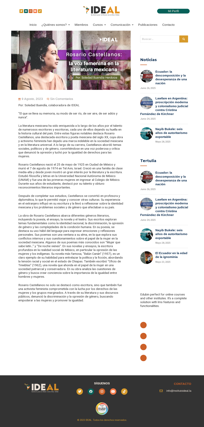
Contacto (168, 24)
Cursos (98, 24)
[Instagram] (31, 11)
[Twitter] (21, 11)
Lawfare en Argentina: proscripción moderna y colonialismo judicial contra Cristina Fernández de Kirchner (164, 106)
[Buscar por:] (164, 38)
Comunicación (120, 24)
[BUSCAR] (183, 38)
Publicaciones (147, 24)
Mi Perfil (173, 11)
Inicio (33, 24)
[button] (55, 25)
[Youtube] (35, 11)
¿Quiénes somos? (54, 24)
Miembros (81, 24)
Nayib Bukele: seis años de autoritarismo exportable (171, 133)
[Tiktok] (40, 11)
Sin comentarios (61, 99)
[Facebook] (26, 11)
